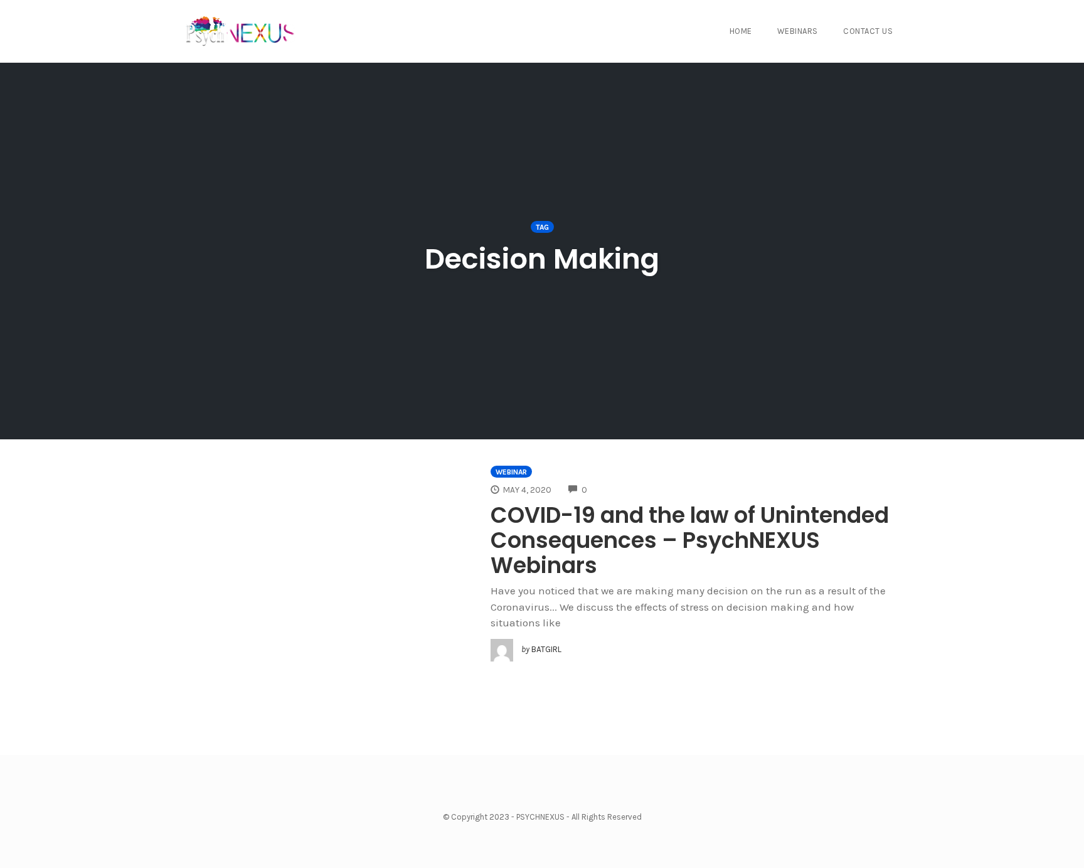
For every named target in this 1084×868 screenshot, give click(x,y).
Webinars (797, 31)
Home (741, 31)
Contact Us (868, 31)
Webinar (511, 472)
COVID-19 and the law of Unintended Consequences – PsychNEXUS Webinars (690, 540)
